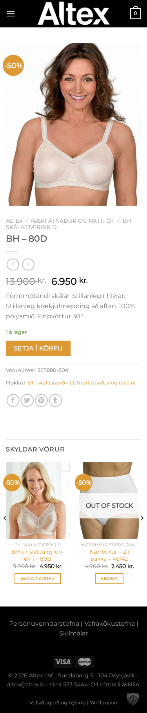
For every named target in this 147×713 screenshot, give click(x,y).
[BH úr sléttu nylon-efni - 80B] (38, 500)
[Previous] (5, 533)
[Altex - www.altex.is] (73, 13)
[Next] (141, 533)
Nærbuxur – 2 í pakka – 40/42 (109, 555)
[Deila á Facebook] (13, 400)
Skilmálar (73, 633)
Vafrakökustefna (109, 623)
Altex (14, 221)
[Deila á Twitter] (27, 400)
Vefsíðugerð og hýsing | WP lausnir (73, 702)
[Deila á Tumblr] (55, 400)
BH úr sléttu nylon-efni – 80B (38, 555)
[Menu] (10, 13)
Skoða (109, 578)
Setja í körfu (38, 348)
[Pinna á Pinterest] (41, 400)
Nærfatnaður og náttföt (72, 221)
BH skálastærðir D (51, 383)
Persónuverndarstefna (44, 623)
